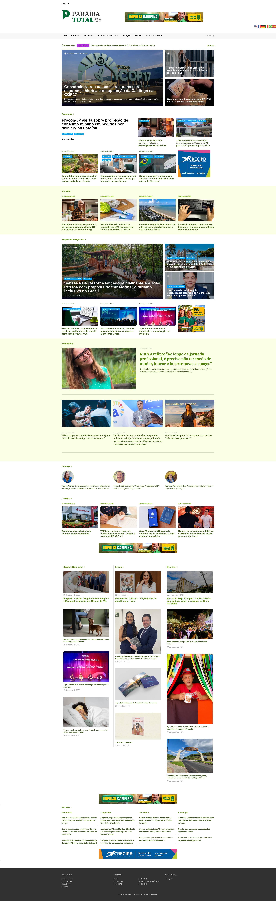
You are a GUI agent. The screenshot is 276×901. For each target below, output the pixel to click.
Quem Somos (67, 881)
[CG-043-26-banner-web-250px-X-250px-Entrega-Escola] (196, 318)
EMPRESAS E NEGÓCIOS (107, 36)
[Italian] (267, 26)
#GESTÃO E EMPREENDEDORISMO (124, 156)
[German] (263, 26)
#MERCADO (106, 160)
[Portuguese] (270, 26)
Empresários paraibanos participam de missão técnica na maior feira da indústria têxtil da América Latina (117, 820)
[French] (259, 26)
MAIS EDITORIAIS (153, 36)
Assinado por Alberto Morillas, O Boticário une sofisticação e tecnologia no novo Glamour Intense (117, 831)
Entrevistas (67, 343)
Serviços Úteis (67, 879)
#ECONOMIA (79, 134)
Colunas (66, 466)
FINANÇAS (126, 36)
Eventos (171, 567)
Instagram (169, 879)
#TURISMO (87, 279)
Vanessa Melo (170, 486)
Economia (67, 114)
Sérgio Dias (118, 486)
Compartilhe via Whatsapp (77, 54)
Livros (118, 567)
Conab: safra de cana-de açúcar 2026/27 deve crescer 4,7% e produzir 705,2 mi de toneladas (155, 820)
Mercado (66, 191)
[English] (256, 26)
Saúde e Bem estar (73, 567)
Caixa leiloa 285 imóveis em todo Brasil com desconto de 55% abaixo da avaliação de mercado (196, 820)
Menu (64, 4)
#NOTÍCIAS (202, 121)
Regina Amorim (68, 486)
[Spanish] (274, 26)
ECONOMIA (89, 36)
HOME (65, 36)
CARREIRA (76, 36)
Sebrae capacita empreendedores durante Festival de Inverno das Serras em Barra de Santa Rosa (79, 831)
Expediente (66, 884)
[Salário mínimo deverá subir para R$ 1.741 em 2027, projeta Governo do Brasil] (189, 92)
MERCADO (138, 36)
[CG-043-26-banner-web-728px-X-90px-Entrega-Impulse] (164, 17)
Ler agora (210, 45)
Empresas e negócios (73, 239)
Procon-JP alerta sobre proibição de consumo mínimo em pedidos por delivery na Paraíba (95, 124)
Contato (65, 887)
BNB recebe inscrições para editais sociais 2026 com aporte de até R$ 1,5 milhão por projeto (79, 820)
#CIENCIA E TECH (146, 156)
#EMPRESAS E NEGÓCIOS (73, 279)
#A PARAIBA (182, 121)
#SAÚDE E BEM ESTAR (167, 309)
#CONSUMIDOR (67, 134)
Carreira (66, 498)
